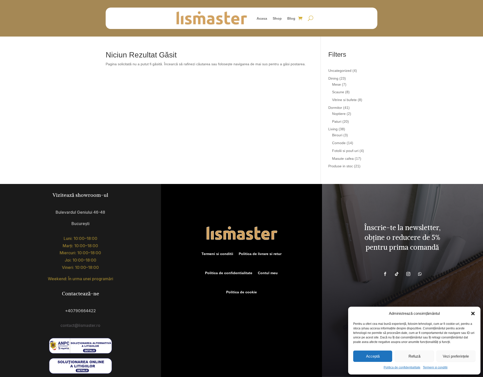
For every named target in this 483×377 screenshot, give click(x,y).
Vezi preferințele (456, 356)
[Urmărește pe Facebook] (385, 274)
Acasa (262, 18)
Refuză (414, 356)
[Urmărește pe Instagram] (408, 274)
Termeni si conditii (435, 367)
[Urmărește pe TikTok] (397, 274)
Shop (277, 18)
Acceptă (373, 356)
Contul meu (268, 273)
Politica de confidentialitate (402, 367)
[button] (472, 313)
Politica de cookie (241, 292)
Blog (291, 18)
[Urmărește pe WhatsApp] (420, 274)
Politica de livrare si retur (260, 254)
